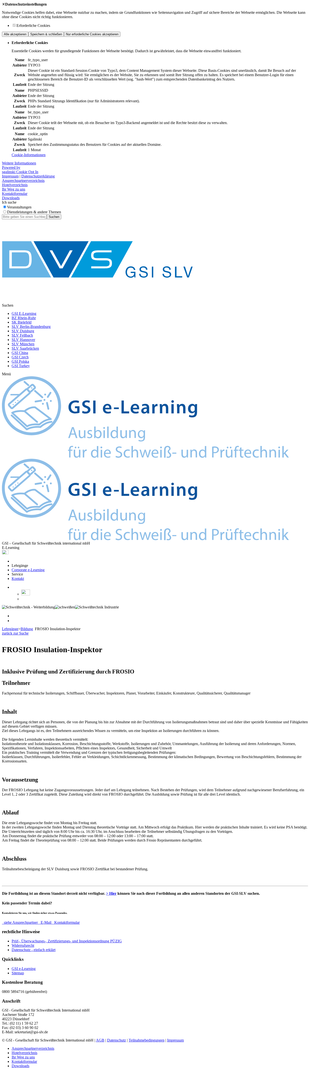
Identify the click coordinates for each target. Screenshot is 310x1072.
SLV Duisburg (23, 331)
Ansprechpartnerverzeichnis (23, 180)
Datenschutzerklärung (38, 176)
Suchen (54, 217)
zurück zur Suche (15, 633)
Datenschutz (116, 1040)
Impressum (10, 176)
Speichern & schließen (46, 34)
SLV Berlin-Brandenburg (31, 327)
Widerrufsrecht (23, 945)
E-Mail (46, 922)
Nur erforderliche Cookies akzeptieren (92, 34)
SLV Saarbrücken (25, 348)
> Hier (111, 893)
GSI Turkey (21, 366)
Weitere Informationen (19, 163)
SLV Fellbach (22, 335)
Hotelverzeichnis (15, 185)
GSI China (20, 353)
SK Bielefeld (21, 322)
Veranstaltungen (19, 207)
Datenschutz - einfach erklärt (33, 950)
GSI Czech (20, 357)
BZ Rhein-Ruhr (24, 318)
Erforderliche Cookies (33, 25)
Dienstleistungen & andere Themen (34, 212)
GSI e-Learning (24, 969)
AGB (100, 1040)
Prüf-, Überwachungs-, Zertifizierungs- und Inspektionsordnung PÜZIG (67, 941)
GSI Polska (20, 361)
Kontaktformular (14, 194)
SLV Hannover (23, 340)
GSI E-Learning (24, 313)
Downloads (11, 198)
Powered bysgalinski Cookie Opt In (20, 169)
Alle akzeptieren (15, 34)
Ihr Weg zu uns (13, 189)
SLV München (23, 344)
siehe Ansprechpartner (21, 922)
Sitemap (18, 973)
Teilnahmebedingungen (146, 1040)
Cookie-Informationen (29, 155)
